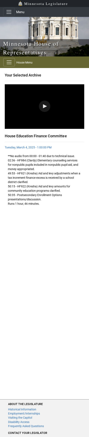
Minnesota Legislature (46, 3)
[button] (44, 106)
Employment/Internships (24, 413)
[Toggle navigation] (9, 12)
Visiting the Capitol (20, 417)
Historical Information (22, 409)
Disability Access (18, 422)
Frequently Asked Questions (26, 426)
